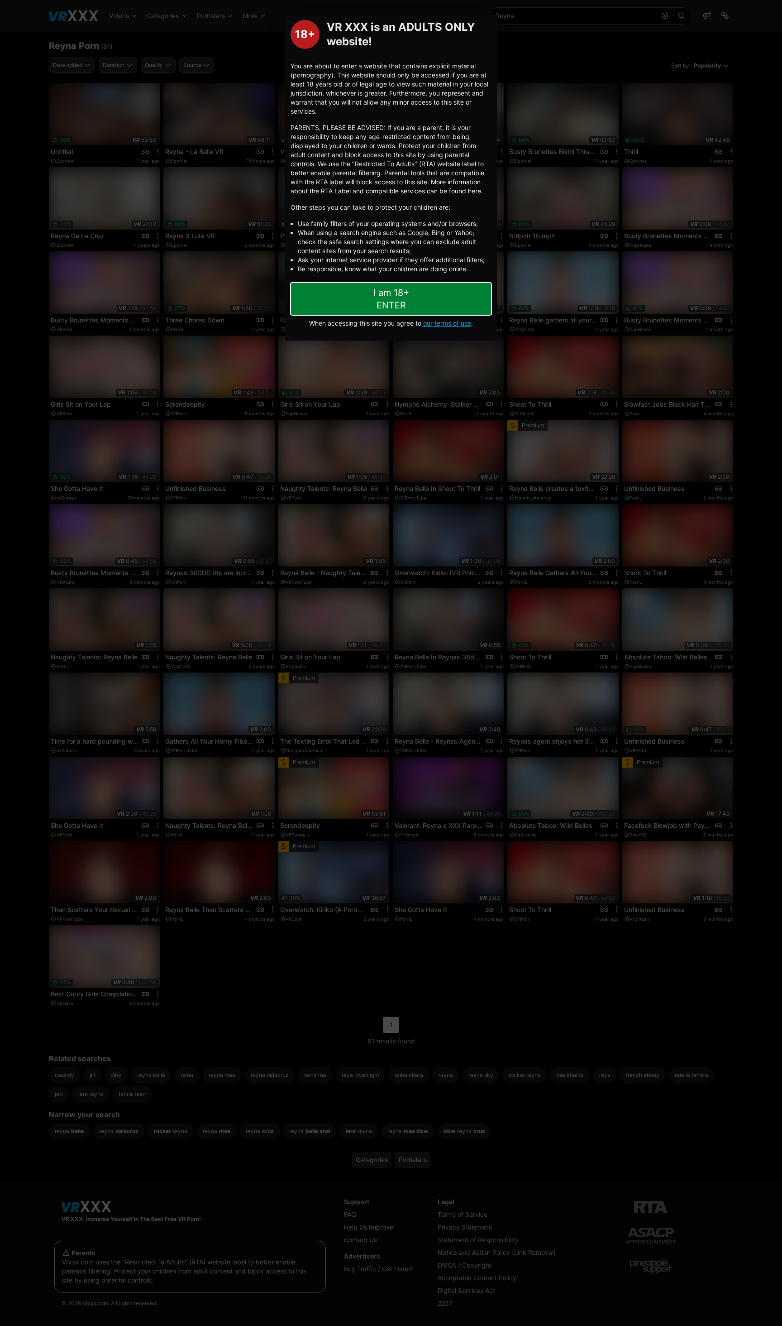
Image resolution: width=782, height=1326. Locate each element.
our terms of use (447, 323)
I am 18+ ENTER (391, 299)
